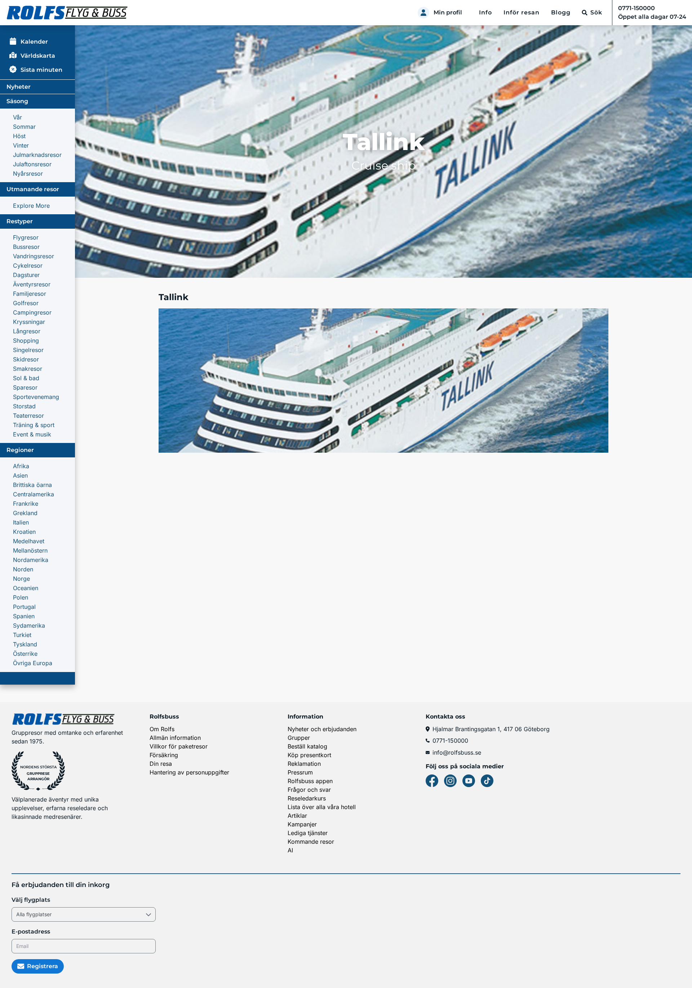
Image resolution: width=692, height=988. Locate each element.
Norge (21, 578)
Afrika (21, 466)
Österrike (25, 653)
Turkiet (22, 634)
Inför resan (522, 12)
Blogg (561, 12)
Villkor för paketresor (179, 746)
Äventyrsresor (31, 284)
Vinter (21, 145)
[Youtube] (468, 780)
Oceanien (25, 588)
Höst (19, 136)
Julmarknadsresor (37, 154)
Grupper (299, 737)
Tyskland (25, 644)
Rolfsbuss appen (310, 781)
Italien (21, 522)
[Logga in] (423, 12)
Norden (23, 569)
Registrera (42, 966)
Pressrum (300, 772)
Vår (17, 117)
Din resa (161, 763)
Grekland (25, 513)
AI (290, 850)
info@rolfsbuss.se (456, 752)
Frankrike (25, 503)
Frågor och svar (309, 789)
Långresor (26, 331)
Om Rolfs (162, 729)
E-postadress (31, 931)
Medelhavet (28, 541)
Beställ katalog (307, 746)
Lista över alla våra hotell (322, 807)
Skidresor (26, 359)
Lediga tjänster (308, 832)
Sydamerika (29, 625)
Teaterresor (28, 415)
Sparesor (25, 387)
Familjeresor (29, 293)
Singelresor (28, 350)
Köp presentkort (309, 755)
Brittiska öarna (32, 484)
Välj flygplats (31, 899)
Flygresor (26, 237)
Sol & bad (26, 378)
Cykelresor (28, 265)
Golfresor (26, 303)
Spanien (24, 616)
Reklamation (304, 763)
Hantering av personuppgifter (189, 772)
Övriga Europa (32, 663)
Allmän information (175, 737)
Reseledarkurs (307, 798)
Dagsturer (26, 274)
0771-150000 (450, 740)
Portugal (24, 606)
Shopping (26, 340)
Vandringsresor (33, 256)
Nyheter (18, 86)
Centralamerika (33, 494)
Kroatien (24, 531)
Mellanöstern (30, 550)
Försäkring (164, 755)
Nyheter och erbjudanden (322, 729)
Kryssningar (29, 321)
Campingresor (32, 312)
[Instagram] (450, 780)
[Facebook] (432, 780)
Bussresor (26, 246)
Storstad (24, 406)
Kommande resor (311, 841)
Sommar (24, 126)
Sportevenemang (36, 396)
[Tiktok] (487, 780)
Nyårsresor (28, 173)
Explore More (31, 205)
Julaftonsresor (32, 164)
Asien (20, 475)
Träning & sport (33, 425)
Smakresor (27, 368)
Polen (20, 597)
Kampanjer (302, 824)
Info (485, 12)
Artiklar (297, 815)
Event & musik (32, 434)
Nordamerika (30, 559)
